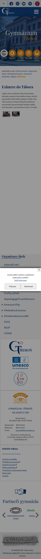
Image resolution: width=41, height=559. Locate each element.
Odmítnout (28, 286)
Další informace (20, 280)
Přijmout (12, 286)
